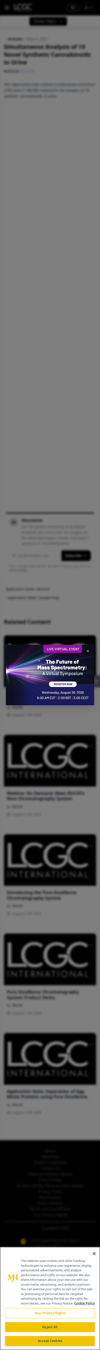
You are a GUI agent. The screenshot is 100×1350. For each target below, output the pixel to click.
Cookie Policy (84, 1303)
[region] (50, 1298)
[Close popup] (87, 651)
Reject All (50, 1327)
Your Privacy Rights (49, 1313)
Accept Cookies (50, 1341)
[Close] (94, 1253)
